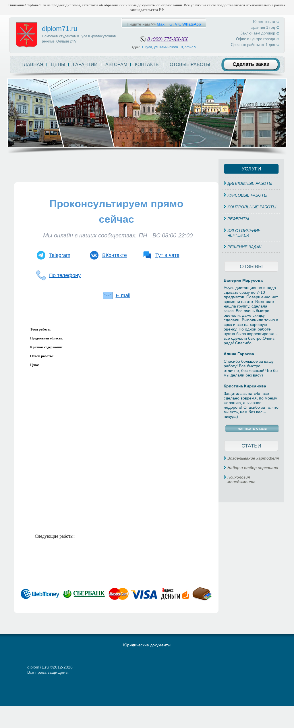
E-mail (123, 295)
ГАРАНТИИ (85, 64)
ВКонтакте (114, 255)
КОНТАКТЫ (147, 64)
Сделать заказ (251, 64)
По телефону (65, 275)
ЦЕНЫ (58, 64)
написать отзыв (252, 428)
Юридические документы (147, 645)
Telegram (59, 255)
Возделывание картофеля (253, 458)
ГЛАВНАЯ (32, 64)
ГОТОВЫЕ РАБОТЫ (188, 64)
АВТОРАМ (116, 64)
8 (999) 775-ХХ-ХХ (167, 39)
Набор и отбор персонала (252, 467)
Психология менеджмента (241, 479)
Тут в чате (167, 255)
